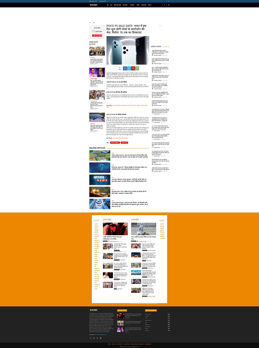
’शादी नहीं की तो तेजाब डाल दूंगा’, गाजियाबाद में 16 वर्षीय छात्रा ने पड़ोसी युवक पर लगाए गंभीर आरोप (160, 52)
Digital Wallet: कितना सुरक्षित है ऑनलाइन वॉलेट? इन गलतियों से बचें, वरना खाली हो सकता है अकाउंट (129, 168)
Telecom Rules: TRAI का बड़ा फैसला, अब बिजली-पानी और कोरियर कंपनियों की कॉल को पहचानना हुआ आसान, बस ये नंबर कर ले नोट (130, 205)
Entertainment (94, 78)
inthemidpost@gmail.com (101, 334)
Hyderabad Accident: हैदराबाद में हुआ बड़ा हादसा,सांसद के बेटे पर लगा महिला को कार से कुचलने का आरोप (160, 111)
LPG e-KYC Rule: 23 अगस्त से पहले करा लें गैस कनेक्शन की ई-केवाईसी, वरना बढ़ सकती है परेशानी (160, 136)
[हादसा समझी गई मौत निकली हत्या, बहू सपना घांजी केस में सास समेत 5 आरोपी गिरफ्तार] (97, 51)
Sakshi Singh (98, 31)
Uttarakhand (134, 241)
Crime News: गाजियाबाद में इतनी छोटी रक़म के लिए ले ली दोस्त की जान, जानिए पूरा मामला (120, 285)
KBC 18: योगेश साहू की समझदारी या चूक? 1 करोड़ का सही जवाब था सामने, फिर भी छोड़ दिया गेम (96, 82)
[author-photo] (153, 55)
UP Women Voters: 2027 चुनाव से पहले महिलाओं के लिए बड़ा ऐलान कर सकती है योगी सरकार (160, 153)
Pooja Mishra (157, 114)
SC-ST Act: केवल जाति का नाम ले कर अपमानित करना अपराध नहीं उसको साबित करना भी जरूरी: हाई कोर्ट (160, 127)
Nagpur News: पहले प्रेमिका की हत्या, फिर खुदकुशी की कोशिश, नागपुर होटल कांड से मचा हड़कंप (160, 94)
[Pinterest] (133, 68)
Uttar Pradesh (93, 101)
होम (90, 22)
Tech (94, 22)
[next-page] (154, 174)
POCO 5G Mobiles (115, 142)
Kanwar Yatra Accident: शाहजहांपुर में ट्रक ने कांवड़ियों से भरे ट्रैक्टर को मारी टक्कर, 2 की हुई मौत (159, 119)
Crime (115, 288)
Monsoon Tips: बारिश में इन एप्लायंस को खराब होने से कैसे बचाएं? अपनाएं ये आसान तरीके (129, 193)
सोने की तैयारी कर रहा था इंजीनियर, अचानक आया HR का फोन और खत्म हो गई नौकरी (160, 161)
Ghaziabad (105, 241)
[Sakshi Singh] (93, 31)
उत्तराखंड (135, 220)
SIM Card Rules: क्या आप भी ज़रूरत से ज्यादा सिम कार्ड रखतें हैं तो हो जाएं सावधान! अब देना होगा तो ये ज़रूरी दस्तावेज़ (130, 156)
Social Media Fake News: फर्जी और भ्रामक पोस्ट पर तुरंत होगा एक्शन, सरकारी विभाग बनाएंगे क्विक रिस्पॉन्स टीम (129, 180)
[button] (169, 1)
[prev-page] (151, 174)
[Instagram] (164, 5)
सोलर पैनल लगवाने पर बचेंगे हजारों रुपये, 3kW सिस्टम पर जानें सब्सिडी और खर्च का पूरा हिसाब (96, 127)
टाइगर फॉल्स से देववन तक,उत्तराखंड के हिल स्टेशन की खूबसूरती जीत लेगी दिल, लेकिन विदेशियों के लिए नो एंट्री (149, 273)
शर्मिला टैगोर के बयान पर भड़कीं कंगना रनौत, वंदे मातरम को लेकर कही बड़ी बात (160, 168)
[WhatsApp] (137, 68)
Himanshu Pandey (94, 63)
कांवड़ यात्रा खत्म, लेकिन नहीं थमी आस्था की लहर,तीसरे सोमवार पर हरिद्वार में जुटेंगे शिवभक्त (148, 246)
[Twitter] (167, 5)
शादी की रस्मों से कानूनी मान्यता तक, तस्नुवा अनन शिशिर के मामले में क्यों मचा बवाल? (160, 102)
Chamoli (144, 260)
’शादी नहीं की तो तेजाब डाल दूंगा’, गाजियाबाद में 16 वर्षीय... (112, 238)
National (92, 57)
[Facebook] (162, 5)
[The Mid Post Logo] (96, 5)
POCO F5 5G (124, 142)
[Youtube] (169, 5)
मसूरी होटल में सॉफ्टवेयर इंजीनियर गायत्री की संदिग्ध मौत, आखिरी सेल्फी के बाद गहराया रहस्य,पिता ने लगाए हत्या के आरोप (148, 291)
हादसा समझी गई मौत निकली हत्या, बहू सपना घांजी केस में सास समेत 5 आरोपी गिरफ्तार (96, 61)
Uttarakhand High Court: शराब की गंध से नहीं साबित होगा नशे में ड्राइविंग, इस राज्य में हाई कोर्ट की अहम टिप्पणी (149, 282)
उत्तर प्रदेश (107, 220)
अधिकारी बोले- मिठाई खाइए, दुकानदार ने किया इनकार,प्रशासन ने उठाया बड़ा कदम (96, 105)
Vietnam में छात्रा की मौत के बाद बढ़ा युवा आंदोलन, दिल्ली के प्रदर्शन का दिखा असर (160, 144)
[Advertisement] (129, 13)
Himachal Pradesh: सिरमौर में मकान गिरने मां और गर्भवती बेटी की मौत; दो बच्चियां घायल (149, 265)
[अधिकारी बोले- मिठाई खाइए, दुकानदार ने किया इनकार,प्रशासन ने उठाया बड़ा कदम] (97, 95)
